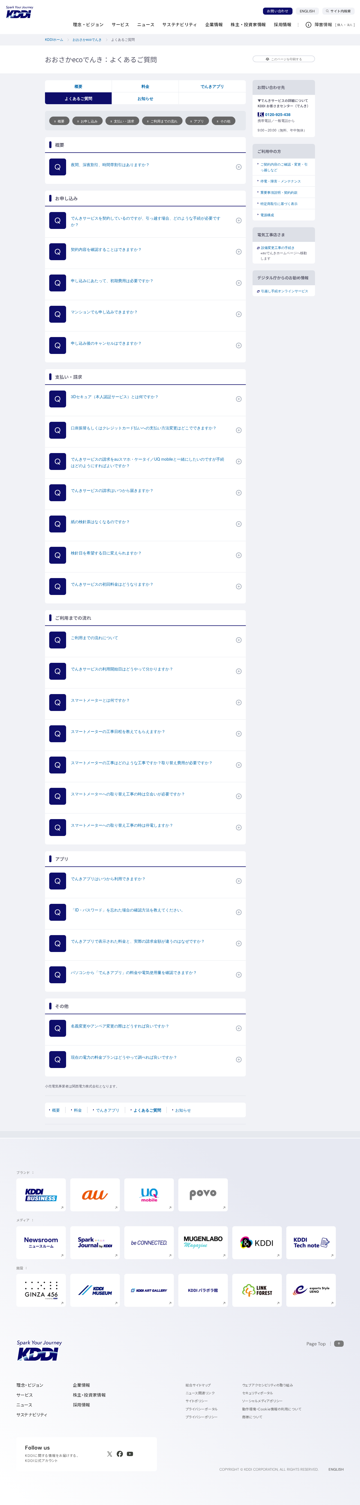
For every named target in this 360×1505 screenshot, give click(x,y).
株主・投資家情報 (89, 1395)
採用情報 (81, 1405)
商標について (252, 1417)
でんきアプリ (212, 86)
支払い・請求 (124, 121)
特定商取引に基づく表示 (279, 203)
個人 (340, 25)
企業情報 (81, 1385)
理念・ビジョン (29, 1385)
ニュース (24, 1405)
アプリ (199, 121)
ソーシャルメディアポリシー (262, 1401)
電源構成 (267, 214)
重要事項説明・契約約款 (279, 192)
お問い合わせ (277, 11)
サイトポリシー (197, 1401)
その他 (225, 121)
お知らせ (145, 98)
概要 (78, 86)
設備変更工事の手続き (278, 247)
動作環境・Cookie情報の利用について (272, 1409)
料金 (145, 86)
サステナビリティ (32, 1415)
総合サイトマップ (198, 1385)
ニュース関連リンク (200, 1393)
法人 (350, 25)
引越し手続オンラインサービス (284, 290)
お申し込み (89, 121)
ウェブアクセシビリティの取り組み (267, 1385)
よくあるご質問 (78, 98)
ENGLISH (309, 11)
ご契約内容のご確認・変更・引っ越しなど (284, 167)
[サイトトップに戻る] (20, 12)
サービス (24, 1395)
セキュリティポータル (257, 1393)
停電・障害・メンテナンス (280, 181)
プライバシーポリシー (202, 1417)
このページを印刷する (286, 59)
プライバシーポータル (202, 1409)
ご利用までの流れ (163, 121)
